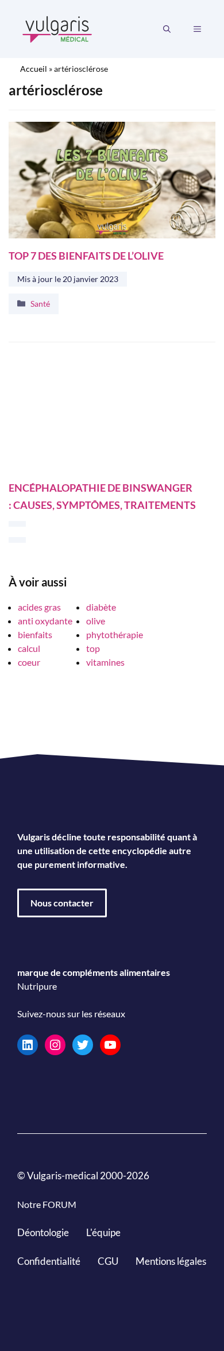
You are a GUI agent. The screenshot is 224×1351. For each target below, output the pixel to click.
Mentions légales (171, 1260)
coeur (29, 662)
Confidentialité (48, 1260)
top (93, 648)
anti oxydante (45, 620)
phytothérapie (114, 634)
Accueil (33, 69)
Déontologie (43, 1232)
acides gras (39, 606)
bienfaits (35, 634)
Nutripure (37, 986)
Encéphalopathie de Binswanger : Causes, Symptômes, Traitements (102, 496)
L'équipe (103, 1232)
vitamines (105, 662)
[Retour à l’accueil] (57, 27)
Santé (40, 303)
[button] (167, 29)
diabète (101, 606)
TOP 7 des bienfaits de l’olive (86, 255)
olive (95, 620)
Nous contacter (62, 902)
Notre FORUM (46, 1204)
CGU (108, 1260)
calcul (29, 648)
